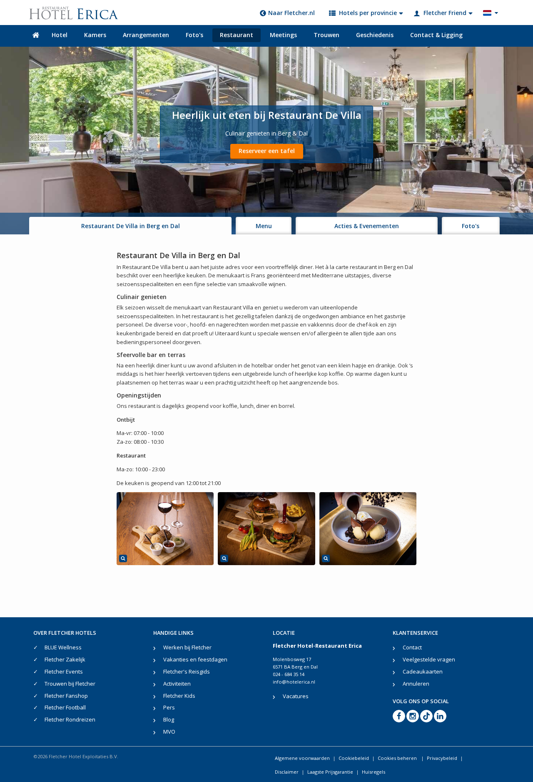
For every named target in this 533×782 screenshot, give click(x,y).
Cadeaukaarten (423, 671)
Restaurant (236, 35)
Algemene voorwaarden (302, 758)
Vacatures (296, 696)
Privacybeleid (442, 758)
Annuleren (416, 683)
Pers (169, 707)
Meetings (283, 35)
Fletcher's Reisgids (186, 671)
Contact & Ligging (436, 35)
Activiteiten (177, 683)
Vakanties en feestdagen (195, 659)
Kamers (95, 35)
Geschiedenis (375, 35)
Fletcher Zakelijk (65, 659)
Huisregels (373, 772)
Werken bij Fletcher (187, 647)
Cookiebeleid (354, 758)
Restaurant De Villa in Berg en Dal (130, 226)
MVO (169, 731)
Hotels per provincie (368, 13)
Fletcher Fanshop (66, 695)
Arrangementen (146, 35)
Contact (412, 647)
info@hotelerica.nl (294, 682)
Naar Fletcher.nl (291, 13)
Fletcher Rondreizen (70, 719)
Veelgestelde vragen (429, 659)
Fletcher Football (65, 707)
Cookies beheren (398, 758)
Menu (264, 226)
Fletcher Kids (179, 695)
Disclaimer (287, 772)
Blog (168, 719)
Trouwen (326, 35)
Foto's (194, 35)
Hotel (59, 35)
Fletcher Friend (445, 13)
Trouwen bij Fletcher (70, 683)
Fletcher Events (64, 671)
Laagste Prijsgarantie (330, 772)
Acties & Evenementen (366, 226)
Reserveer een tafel (267, 151)
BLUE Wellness (63, 647)
